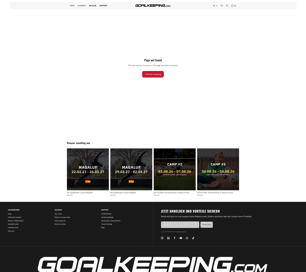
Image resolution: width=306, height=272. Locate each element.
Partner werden (60, 224)
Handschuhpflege (107, 217)
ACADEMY (82, 6)
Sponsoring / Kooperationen (110, 221)
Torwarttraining (106, 224)
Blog (102, 228)
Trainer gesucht (60, 221)
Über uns (11, 231)
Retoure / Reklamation (15, 221)
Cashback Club (13, 228)
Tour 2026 (58, 214)
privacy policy (181, 231)
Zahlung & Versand (14, 217)
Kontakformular (13, 224)
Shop (9, 214)
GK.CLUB (92, 6)
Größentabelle (106, 214)
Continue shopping (153, 74)
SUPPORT (103, 6)
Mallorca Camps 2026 (62, 217)
